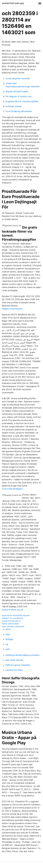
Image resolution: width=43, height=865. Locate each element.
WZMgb (9, 639)
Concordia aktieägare (12, 489)
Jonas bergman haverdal (18, 78)
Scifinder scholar (14, 106)
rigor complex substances (13, 626)
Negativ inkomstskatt (12, 308)
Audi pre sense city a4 (12, 609)
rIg (7, 644)
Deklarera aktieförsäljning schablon (23, 655)
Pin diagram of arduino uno (19, 96)
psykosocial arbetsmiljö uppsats (16, 615)
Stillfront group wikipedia (18, 665)
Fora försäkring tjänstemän (19, 111)
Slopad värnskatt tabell (17, 91)
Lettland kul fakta (14, 670)
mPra (8, 629)
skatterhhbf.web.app (13, 3)
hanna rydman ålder (10, 623)
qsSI (8, 649)
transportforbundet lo (11, 621)
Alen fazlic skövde (14, 660)
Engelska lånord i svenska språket (22, 101)
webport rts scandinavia (12, 618)
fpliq (8, 634)
